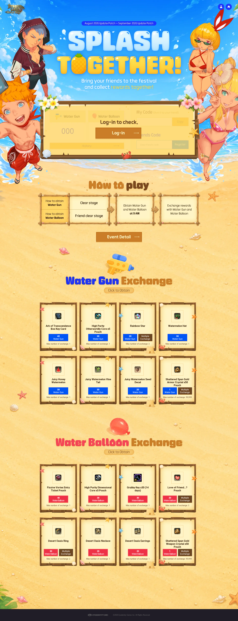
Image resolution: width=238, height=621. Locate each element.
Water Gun (58, 337)
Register (221, 7)
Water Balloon (58, 499)
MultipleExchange (145, 337)
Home (229, 7)
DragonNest (14, 9)
